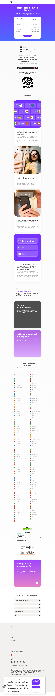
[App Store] (20, 68)
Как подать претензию (15, 648)
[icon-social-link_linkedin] (21, 662)
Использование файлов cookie (16, 643)
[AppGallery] (34, 68)
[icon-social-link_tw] (24, 662)
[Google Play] (27, 68)
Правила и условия (14, 645)
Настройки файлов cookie (36, 690)
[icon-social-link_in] (15, 662)
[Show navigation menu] (44, 2)
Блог (12, 626)
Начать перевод (27, 35)
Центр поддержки (14, 631)
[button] (4, 686)
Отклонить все (36, 686)
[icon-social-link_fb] (12, 662)
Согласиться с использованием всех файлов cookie (36, 682)
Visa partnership (14, 640)
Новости (12, 629)
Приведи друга (13, 634)
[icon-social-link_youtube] (18, 662)
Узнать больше (16, 525)
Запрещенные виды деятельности (17, 651)
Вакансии (12, 637)
